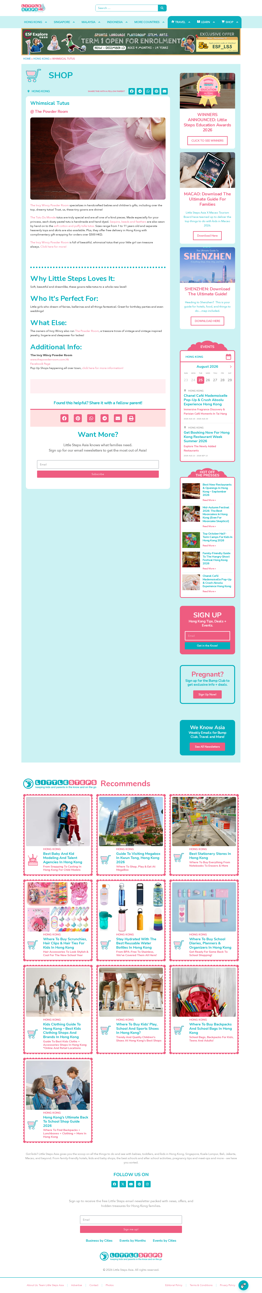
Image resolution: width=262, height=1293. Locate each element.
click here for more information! (103, 368)
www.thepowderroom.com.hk (49, 359)
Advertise (76, 1285)
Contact (93, 1285)
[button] (132, 91)
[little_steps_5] (131, 41)
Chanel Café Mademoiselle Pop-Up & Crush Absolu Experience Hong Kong (217, 581)
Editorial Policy (173, 1285)
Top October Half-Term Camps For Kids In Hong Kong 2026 (217, 537)
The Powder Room (87, 331)
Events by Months (133, 1240)
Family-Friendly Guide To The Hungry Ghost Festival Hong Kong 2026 (216, 558)
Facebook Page (40, 364)
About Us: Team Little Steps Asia (45, 1285)
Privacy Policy (227, 1285)
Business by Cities (99, 1240)
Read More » (209, 500)
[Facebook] (114, 1184)
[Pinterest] (139, 1184)
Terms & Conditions (201, 1285)
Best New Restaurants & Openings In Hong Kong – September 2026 (217, 490)
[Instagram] (147, 1184)
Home (27, 58)
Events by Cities (164, 1240)
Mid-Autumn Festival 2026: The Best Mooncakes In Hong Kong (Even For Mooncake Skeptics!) (216, 514)
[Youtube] (131, 1184)
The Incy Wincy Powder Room (50, 205)
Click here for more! (53, 247)
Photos (110, 1285)
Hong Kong (41, 58)
